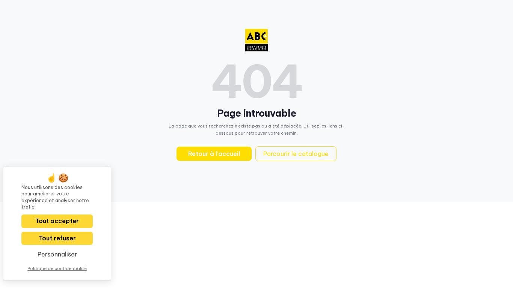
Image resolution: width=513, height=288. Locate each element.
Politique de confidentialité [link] (57, 268)
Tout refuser (57, 238)
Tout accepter (57, 221)
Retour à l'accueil (214, 154)
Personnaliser (57, 254)
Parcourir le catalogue (296, 154)
